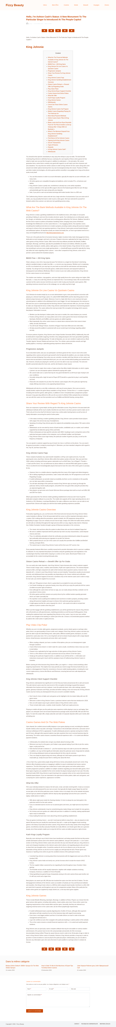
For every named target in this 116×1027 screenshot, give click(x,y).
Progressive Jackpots (54, 71)
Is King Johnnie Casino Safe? (57, 149)
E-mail (51, 989)
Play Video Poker (53, 89)
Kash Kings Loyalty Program (56, 97)
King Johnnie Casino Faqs (56, 77)
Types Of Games (53, 145)
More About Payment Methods (57, 115)
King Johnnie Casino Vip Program (58, 109)
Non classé (48, 23)
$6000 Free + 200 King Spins (57, 64)
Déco (45, 5)
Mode (76, 5)
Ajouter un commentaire (34, 994)
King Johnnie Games (54, 100)
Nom (29, 989)
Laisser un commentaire (34, 1011)
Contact (76, 1023)
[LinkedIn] (65, 30)
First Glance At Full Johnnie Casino (58, 138)
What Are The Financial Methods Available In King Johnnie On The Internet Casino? (58, 60)
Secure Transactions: (54, 142)
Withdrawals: (52, 102)
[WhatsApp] (71, 30)
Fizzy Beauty (15, 5)
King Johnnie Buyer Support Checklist (59, 91)
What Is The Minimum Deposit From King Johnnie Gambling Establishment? (59, 134)
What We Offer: (52, 95)
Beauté (85, 5)
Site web (73, 989)
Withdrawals (51, 151)
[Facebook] (44, 30)
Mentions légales (105, 1023)
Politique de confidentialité (89, 1023)
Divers (107, 5)
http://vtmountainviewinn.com (55, 233)
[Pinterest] (58, 30)
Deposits (50, 147)
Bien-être (55, 5)
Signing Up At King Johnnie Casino (58, 140)
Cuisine (66, 5)
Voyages (96, 5)
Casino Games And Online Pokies (58, 93)
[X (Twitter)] (51, 30)
